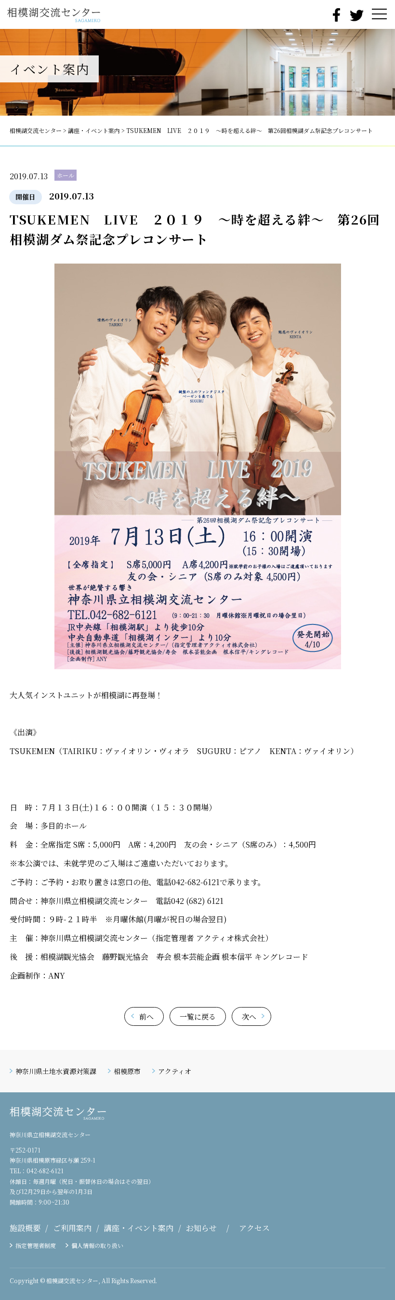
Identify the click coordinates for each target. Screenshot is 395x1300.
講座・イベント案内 (138, 1228)
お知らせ (201, 1228)
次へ (249, 1016)
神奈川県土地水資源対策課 (55, 1071)
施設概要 (25, 1228)
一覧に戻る (198, 1016)
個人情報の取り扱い (97, 1245)
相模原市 (127, 1071)
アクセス (254, 1228)
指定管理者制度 (35, 1245)
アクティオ (174, 1071)
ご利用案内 (72, 1228)
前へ (146, 1016)
